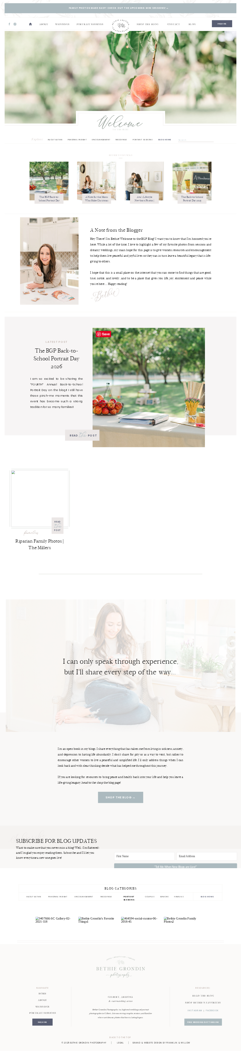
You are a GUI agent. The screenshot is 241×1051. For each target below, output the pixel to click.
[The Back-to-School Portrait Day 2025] (192, 181)
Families (31, 533)
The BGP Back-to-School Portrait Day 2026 (49, 200)
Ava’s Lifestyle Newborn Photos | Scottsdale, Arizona (144, 200)
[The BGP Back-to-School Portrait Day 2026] (48, 181)
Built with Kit (175, 876)
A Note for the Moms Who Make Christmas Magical (96, 200)
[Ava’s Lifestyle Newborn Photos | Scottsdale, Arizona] (144, 181)
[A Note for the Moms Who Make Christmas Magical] (96, 181)
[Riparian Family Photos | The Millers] (39, 498)
